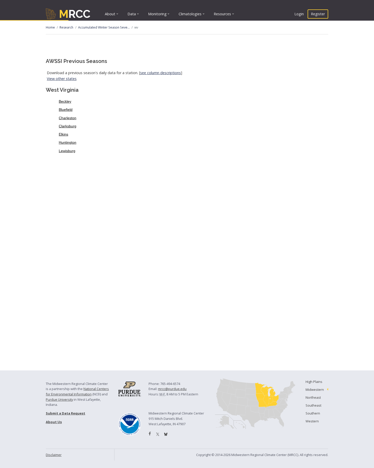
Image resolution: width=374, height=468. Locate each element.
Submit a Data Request (65, 413)
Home (50, 27)
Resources (222, 13)
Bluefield (66, 110)
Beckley (65, 101)
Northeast (313, 397)
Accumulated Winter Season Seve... (104, 27)
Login (299, 13)
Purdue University (59, 399)
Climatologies (190, 13)
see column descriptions (160, 72)
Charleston (67, 118)
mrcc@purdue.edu (172, 388)
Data (131, 13)
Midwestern (315, 389)
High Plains (314, 381)
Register (318, 13)
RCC (74, 13)
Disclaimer (54, 454)
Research (66, 27)
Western (312, 421)
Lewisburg (67, 151)
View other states (62, 78)
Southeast (313, 405)
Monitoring (157, 13)
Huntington (67, 142)
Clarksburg (67, 126)
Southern (313, 413)
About (110, 13)
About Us (54, 422)
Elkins (63, 134)
